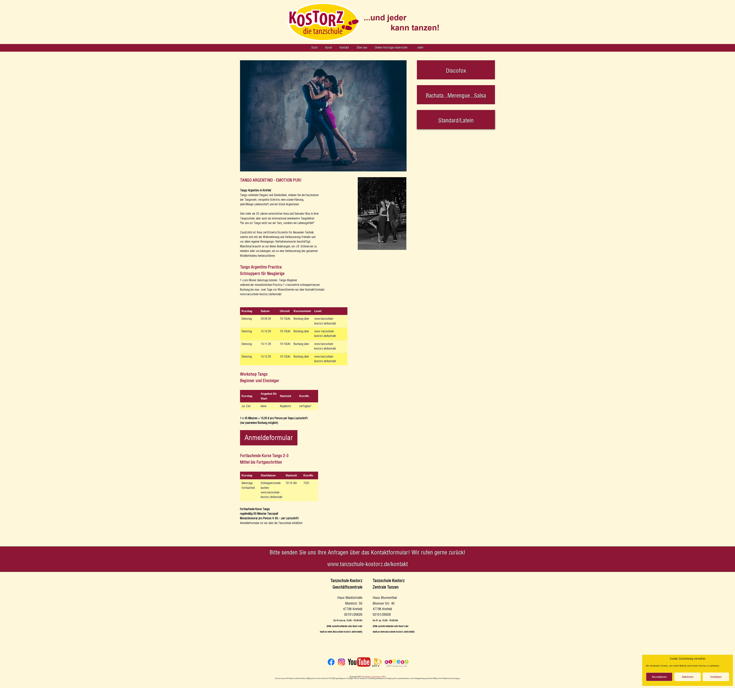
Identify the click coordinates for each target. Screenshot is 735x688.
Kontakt (344, 47)
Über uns (362, 47)
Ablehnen (687, 676)
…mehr (419, 47)
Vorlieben (716, 676)
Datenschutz (367, 677)
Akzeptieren (659, 676)
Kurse (328, 47)
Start (314, 47)
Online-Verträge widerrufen (391, 47)
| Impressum (376, 677)
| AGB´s (383, 677)
